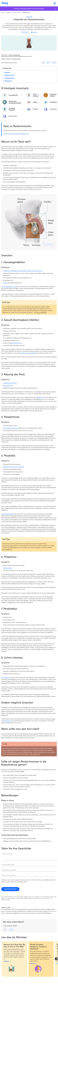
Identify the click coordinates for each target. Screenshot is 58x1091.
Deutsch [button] (34, 32)
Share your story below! (7, 854)
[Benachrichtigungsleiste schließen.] (55, 9)
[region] (29, 959)
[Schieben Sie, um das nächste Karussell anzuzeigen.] (56, 959)
